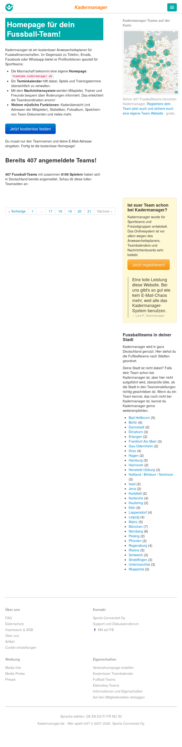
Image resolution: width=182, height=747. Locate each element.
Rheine (134, 550)
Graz (132, 450)
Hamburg (136, 460)
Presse (10, 679)
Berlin (133, 422)
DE (88, 716)
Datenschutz (14, 623)
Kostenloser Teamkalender (113, 673)
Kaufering (136, 502)
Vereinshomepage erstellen (113, 667)
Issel (132, 483)
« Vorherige (17, 211)
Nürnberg (136, 531)
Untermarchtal (139, 564)
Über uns (12, 635)
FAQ (8, 617)
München (136, 526)
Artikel (9, 641)
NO (114, 716)
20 (80, 211)
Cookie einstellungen (20, 647)
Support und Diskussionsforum (116, 623)
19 (70, 211)
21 (89, 211)
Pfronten (135, 540)
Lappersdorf (138, 512)
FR (108, 716)
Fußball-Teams (104, 679)
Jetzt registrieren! (148, 264)
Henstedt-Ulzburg (142, 469)
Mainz (133, 521)
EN (94, 716)
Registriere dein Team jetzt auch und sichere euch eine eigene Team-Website (148, 108)
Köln (132, 507)
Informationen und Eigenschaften (118, 691)
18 (60, 211)
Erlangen (135, 436)
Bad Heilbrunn (139, 417)
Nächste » (104, 211)
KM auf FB (105, 629)
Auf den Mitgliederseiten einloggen (119, 697)
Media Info (13, 667)
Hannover (136, 464)
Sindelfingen (138, 559)
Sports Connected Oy (109, 617)
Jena (132, 488)
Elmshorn (136, 431)
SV (120, 716)
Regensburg (138, 545)
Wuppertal (136, 569)
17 (50, 211)
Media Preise (15, 673)
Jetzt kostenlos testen (30, 129)
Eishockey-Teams (106, 685)
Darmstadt (136, 427)
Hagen (134, 455)
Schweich (136, 554)
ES (99, 716)
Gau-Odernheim (141, 446)
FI (103, 716)
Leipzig (134, 517)
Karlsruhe (136, 498)
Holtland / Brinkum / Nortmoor (151, 474)
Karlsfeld (135, 493)
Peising (134, 536)
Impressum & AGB (19, 629)
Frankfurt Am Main (143, 441)
